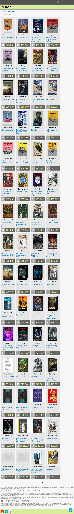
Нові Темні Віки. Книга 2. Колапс (7, 285)
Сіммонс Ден (22, 127)
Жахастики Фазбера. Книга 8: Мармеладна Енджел (7, 347)
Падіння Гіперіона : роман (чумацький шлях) (21, 131)
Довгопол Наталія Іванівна (23, 189)
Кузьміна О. (8, 251)
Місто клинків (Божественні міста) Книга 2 (21, 224)
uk (57, 2)
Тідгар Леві (53, 281)
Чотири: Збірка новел (37, 315)
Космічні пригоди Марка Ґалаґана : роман (6, 193)
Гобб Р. (23, 251)
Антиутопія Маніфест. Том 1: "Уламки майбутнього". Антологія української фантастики (22, 409)
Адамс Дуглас (38, 35)
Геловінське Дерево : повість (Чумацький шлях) (37, 70)
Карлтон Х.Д (37, 374)
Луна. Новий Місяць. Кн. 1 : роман (7, 439)
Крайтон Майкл (52, 405)
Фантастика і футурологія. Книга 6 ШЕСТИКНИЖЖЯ (37, 440)
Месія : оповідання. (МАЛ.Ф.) (51, 131)
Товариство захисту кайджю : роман (51, 346)
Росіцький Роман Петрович (8, 466)
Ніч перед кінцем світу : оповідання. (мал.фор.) (7, 70)
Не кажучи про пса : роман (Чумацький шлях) (36, 224)
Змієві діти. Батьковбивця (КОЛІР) (7, 254)
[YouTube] (2, 511)
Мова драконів (50, 469)
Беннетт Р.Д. (22, 220)
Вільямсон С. (52, 466)
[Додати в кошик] (3, 45)
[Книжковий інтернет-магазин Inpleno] (6, 7)
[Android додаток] (10, 511)
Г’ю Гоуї (23, 312)
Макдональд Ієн (8, 435)
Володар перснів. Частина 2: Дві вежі (21, 69)
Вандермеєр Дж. (37, 251)
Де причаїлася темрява (7, 377)
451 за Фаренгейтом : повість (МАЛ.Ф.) (52, 162)
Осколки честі (35, 407)
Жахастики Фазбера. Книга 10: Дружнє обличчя (37, 193)
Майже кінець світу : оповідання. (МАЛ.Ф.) (7, 162)
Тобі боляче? (35, 377)
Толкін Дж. (23, 66)
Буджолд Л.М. (38, 405)
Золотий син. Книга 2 (52, 222)
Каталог (6, 2)
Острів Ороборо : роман (51, 192)
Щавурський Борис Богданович (23, 435)
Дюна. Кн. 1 (34, 130)
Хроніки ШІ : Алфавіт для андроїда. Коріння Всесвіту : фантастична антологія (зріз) (37, 470)
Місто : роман (50, 99)
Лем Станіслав (23, 96)
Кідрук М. (8, 96)
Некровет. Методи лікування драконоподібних (6, 224)
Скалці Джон (52, 343)
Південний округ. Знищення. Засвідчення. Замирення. (35, 255)
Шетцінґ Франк (8, 312)
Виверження (49, 407)
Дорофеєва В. (38, 281)
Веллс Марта (52, 374)
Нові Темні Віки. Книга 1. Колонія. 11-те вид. (7, 100)
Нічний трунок (35, 346)
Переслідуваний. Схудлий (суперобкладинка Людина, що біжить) (51, 316)
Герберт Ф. (38, 127)
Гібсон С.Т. (23, 281)
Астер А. (37, 343)
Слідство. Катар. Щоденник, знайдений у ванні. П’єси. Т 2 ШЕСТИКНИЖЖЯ (22, 101)
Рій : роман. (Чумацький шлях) (6, 316)
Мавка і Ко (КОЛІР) (36, 284)
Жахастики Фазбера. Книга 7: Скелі (22, 346)
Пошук (27, 2)
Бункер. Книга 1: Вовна (22, 315)
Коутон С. (52, 66)
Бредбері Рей (52, 35)
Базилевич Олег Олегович (52, 189)
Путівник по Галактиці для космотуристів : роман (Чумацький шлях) (37, 39)
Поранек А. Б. (8, 374)
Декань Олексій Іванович (37, 466)
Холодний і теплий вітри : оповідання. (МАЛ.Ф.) (51, 39)
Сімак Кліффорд (7, 35)
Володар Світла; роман (22, 38)
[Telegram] (6, 511)
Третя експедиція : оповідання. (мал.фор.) (22, 162)
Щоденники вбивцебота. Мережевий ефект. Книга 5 (51, 378)
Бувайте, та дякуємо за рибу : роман (37, 100)
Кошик (47, 2)
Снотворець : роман (51, 438)
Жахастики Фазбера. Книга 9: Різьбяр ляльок (51, 255)
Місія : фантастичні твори (6, 470)
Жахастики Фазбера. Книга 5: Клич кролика (52, 69)
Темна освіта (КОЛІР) (22, 284)
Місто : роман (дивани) (7, 38)
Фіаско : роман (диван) (7, 130)
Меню (16, 2)
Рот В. (37, 312)
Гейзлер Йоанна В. (8, 220)
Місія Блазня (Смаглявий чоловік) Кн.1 (21, 255)
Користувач (37, 2)
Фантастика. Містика (10, 11)
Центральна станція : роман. (52, 285)
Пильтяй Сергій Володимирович (8, 189)
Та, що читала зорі (21, 192)
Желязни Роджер (23, 35)
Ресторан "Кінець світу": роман (36, 162)
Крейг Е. (22, 374)
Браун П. (52, 220)
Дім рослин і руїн (21, 377)
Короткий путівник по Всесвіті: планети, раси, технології (22, 440)
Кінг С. (52, 312)
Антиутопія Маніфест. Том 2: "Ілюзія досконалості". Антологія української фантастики (7, 409)
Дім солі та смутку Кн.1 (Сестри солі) (22, 470)
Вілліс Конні (37, 220)
